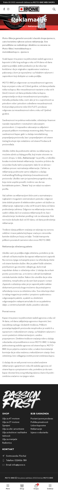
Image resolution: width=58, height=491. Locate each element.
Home (22, 26)
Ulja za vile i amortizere (13, 428)
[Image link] (21, 399)
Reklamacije (36, 428)
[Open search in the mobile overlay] (54, 9)
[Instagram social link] (8, 9)
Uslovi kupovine (38, 425)
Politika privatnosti (39, 422)
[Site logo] (29, 9)
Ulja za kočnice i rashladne (14, 432)
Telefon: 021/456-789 (16, 460)
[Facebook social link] (4, 9)
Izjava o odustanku (39, 432)
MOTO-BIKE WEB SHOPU (44, 2)
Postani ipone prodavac (42, 418)
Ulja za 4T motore (10, 418)
